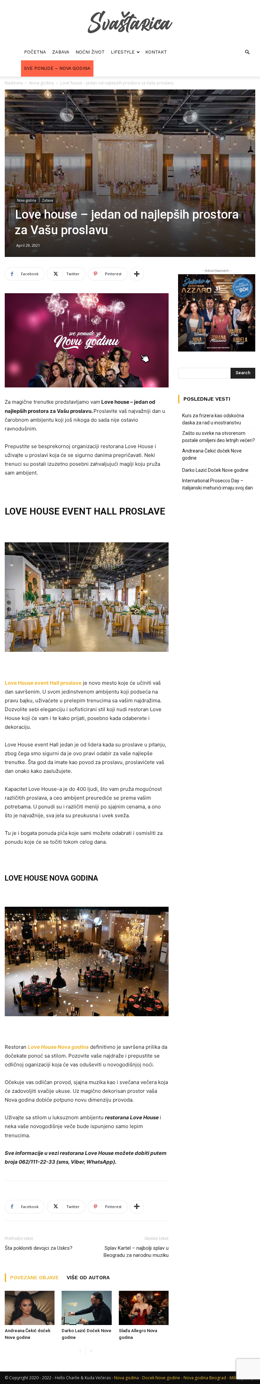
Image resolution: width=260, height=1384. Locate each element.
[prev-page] (80, 1351)
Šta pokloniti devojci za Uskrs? (38, 1248)
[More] (137, 274)
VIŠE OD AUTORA (88, 1278)
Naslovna (14, 83)
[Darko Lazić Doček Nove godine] (86, 1308)
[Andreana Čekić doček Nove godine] (30, 1308)
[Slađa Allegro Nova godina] (144, 1308)
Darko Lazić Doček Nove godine (215, 470)
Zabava (60, 52)
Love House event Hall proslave (43, 683)
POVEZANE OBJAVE (34, 1278)
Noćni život (90, 52)
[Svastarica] (130, 22)
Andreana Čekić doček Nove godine (212, 454)
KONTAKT (156, 52)
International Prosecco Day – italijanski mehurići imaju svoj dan (217, 484)
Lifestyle (123, 52)
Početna (35, 52)
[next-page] (91, 1351)
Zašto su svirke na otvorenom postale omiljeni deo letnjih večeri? (218, 436)
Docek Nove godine (161, 1378)
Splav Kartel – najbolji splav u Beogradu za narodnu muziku (136, 1251)
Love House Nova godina (58, 1047)
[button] (247, 52)
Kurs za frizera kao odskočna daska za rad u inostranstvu (213, 419)
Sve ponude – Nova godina (57, 68)
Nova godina (41, 83)
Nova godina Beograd (204, 1378)
